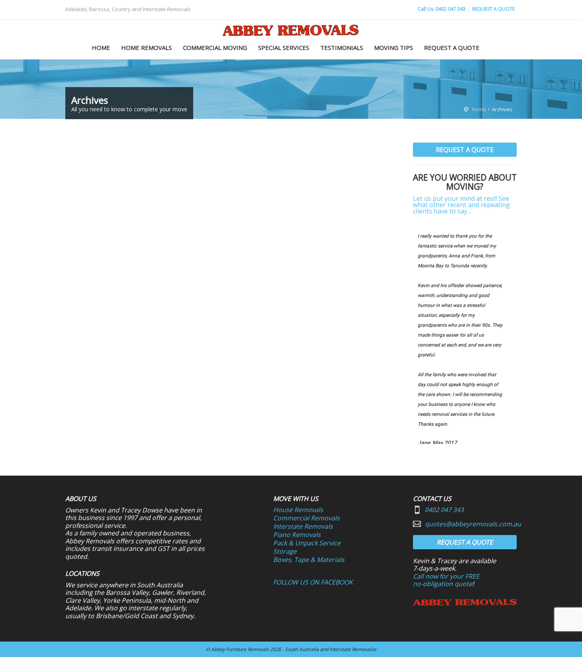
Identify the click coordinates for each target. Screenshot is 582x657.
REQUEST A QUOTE (493, 9)
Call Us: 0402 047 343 (442, 9)
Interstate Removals (303, 526)
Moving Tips (393, 47)
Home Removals (146, 47)
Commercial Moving (215, 47)
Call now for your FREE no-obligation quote (446, 580)
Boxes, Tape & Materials (308, 559)
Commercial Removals (306, 518)
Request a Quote (451, 47)
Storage (285, 551)
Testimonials (341, 47)
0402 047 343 (444, 509)
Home (101, 47)
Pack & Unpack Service (306, 543)
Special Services (283, 47)
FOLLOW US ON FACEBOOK (313, 582)
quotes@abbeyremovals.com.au (473, 524)
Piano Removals (297, 534)
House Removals (298, 509)
